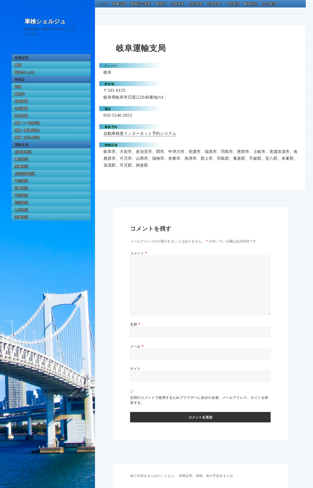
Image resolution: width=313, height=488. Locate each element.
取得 (18, 86)
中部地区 (21, 181)
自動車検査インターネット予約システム (139, 133)
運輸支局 (21, 144)
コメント (138, 253)
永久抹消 (269, 3)
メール (137, 346)
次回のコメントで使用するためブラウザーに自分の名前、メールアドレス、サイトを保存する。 (199, 400)
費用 (18, 65)
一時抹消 (232, 3)
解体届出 (250, 3)
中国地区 (21, 195)
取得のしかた (25, 72)
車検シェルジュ (45, 21)
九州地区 (21, 209)
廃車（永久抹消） (28, 137)
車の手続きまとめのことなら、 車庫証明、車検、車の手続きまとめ (181, 475)
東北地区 (21, 159)
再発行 (20, 94)
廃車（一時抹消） (28, 123)
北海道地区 (23, 152)
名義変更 (21, 101)
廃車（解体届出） (28, 130)
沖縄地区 (21, 217)
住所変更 (21, 108)
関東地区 (21, 166)
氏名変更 (21, 115)
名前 (135, 324)
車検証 (20, 79)
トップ (102, 3)
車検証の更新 (141, 3)
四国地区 (21, 202)
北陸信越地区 (25, 173)
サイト (135, 368)
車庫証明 (21, 57)
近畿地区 (21, 188)
